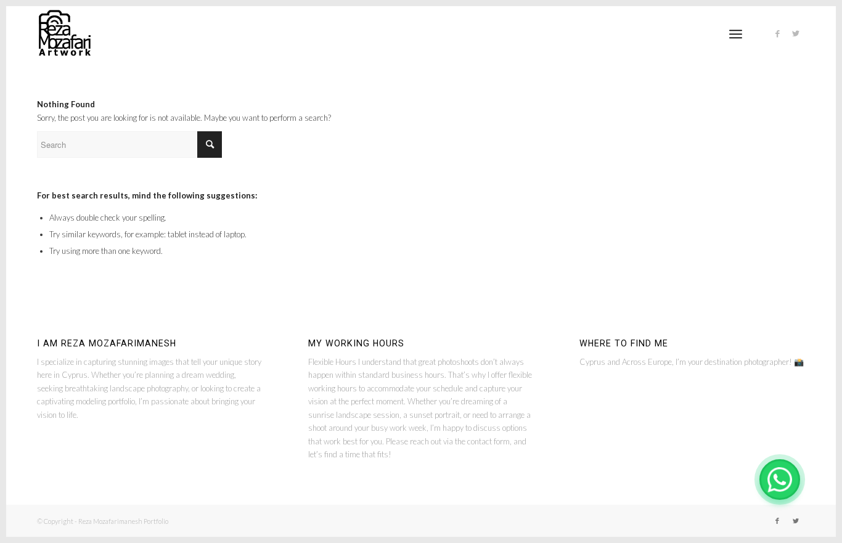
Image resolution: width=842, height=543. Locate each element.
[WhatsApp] (779, 479)
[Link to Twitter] (796, 33)
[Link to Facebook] (777, 33)
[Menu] (735, 34)
